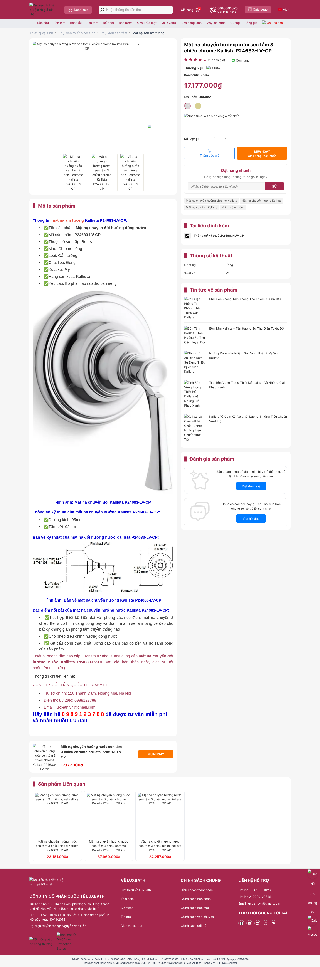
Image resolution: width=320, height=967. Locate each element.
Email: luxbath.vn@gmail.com (259, 903)
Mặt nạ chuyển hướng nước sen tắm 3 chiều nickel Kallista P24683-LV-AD (57, 846)
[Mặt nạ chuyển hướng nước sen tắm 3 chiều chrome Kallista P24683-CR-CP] (109, 815)
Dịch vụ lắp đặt (131, 925)
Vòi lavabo (168, 23)
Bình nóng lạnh (191, 23)
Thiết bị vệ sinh (41, 33)
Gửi (275, 186)
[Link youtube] (249, 923)
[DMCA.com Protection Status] (67, 941)
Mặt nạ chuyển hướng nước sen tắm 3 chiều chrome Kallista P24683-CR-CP (108, 846)
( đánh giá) (216, 60)
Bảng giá (251, 23)
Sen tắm (92, 23)
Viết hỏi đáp (251, 518)
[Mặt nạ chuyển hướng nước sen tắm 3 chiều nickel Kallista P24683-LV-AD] (57, 815)
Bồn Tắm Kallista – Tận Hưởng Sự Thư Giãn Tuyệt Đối (246, 328)
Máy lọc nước (216, 23)
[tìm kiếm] (102, 10)
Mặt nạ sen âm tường (148, 33)
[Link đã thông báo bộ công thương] (42, 941)
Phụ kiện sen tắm (114, 33)
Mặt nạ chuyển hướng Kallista (261, 200)
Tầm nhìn (127, 899)
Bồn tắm (59, 23)
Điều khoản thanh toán (197, 890)
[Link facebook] (241, 923)
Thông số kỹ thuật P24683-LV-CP (219, 235)
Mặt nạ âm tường (233, 207)
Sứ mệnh (127, 908)
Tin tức (126, 916)
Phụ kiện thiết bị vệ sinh (76, 33)
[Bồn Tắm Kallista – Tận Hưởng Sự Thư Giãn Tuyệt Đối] (195, 335)
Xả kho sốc (275, 23)
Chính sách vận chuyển (197, 916)
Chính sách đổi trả (193, 925)
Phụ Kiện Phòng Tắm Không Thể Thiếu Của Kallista (245, 299)
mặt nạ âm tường (68, 220)
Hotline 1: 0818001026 (254, 890)
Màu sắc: (197, 97)
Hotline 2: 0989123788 (254, 896)
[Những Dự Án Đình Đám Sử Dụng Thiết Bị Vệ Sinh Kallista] (195, 362)
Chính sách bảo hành (196, 899)
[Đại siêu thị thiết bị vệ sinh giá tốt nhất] (43, 10)
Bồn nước (125, 23)
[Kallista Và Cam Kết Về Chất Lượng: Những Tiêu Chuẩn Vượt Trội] (195, 428)
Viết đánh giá (251, 486)
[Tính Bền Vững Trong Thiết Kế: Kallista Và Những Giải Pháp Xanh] (195, 394)
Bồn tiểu (76, 23)
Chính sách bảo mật (195, 908)
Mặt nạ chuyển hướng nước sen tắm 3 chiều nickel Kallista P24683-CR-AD (160, 846)
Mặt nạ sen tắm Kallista (201, 207)
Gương (235, 23)
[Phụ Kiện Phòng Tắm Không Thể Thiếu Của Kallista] (195, 308)
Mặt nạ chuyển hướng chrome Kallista (211, 200)
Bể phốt (108, 23)
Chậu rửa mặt (147, 23)
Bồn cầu (43, 23)
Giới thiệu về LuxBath (136, 890)
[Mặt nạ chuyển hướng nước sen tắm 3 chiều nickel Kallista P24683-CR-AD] (160, 815)
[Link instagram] (265, 923)
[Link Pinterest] (273, 923)
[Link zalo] (257, 923)
